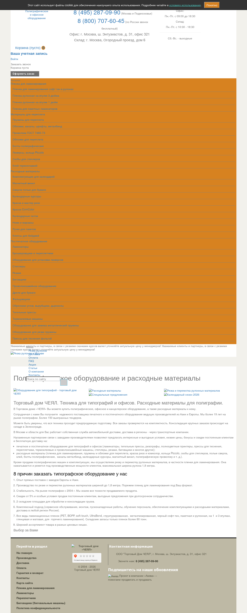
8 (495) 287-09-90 (97, 12)
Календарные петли (25, 216)
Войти (14, 59)
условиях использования (185, 5)
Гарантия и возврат (29, 573)
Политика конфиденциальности (38, 608)
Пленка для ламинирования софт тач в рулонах (43, 89)
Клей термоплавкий (25, 165)
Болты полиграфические (28, 146)
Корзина (29, 47)
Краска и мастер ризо (26, 203)
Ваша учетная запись (29, 53)
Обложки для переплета (28, 139)
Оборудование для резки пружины (34, 332)
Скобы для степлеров (26, 159)
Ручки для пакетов (24, 229)
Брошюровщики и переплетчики (33, 253)
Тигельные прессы (24, 312)
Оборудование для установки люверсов (38, 260)
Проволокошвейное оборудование (34, 286)
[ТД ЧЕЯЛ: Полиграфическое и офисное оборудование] (37, 14)
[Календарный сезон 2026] (181, 394)
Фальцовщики (21, 299)
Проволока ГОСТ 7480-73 (29, 133)
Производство (26, 558)
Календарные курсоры (27, 196)
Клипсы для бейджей (26, 235)
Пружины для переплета (28, 120)
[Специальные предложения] (108, 394)
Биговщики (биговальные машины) (40, 603)
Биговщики (19, 279)
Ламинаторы (21, 246)
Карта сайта (24, 583)
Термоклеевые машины (28, 319)
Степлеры (19, 266)
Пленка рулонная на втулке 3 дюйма (36, 95)
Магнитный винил (24, 183)
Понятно (211, 5)
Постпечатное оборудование (29, 241)
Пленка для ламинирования (28, 83)
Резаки (17, 273)
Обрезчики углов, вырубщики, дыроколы (38, 305)
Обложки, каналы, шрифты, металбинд (37, 126)
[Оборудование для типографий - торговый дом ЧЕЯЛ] (48, 391)
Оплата (21, 568)
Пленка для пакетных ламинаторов (35, 109)
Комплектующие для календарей (34, 176)
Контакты (34, 375)
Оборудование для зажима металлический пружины (46, 325)
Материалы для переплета (28, 114)
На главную (24, 553)
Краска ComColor (23, 209)
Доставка (22, 563)
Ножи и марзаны (23, 222)
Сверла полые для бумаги (29, 190)
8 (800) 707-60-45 (101, 20)
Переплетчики (26, 598)
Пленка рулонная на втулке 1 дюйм (35, 102)
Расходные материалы (25, 171)
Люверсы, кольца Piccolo (28, 152)
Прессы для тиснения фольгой (32, 338)
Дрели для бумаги (24, 292)
